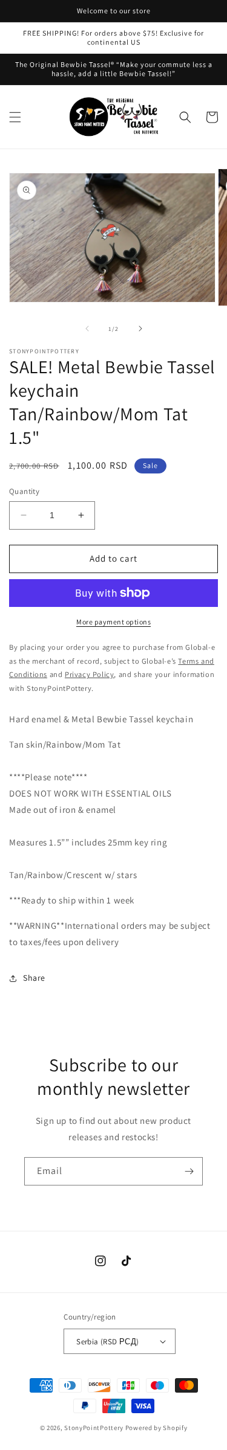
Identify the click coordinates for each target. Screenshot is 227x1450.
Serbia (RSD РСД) (107, 1341)
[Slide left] (87, 328)
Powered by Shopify (156, 1427)
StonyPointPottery (93, 1427)
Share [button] (34, 977)
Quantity (24, 491)
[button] (15, 117)
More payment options (113, 621)
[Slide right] (140, 328)
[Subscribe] (189, 1171)
